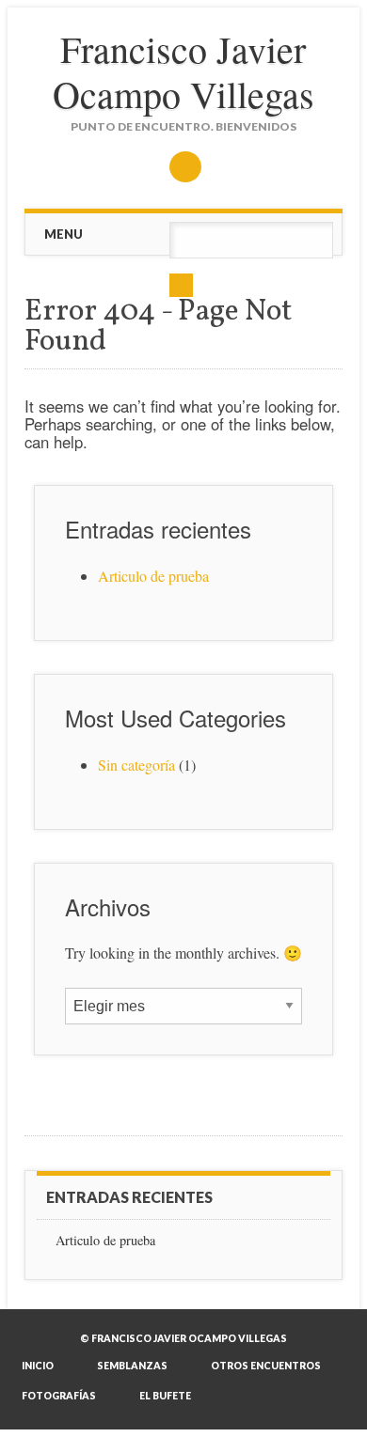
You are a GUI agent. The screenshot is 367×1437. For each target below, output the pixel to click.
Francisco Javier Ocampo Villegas (183, 70)
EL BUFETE (165, 1395)
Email (185, 166)
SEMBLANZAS (132, 1365)
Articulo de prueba (153, 576)
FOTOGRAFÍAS (59, 1395)
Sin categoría (136, 764)
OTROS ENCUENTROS (266, 1365)
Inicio (38, 1365)
